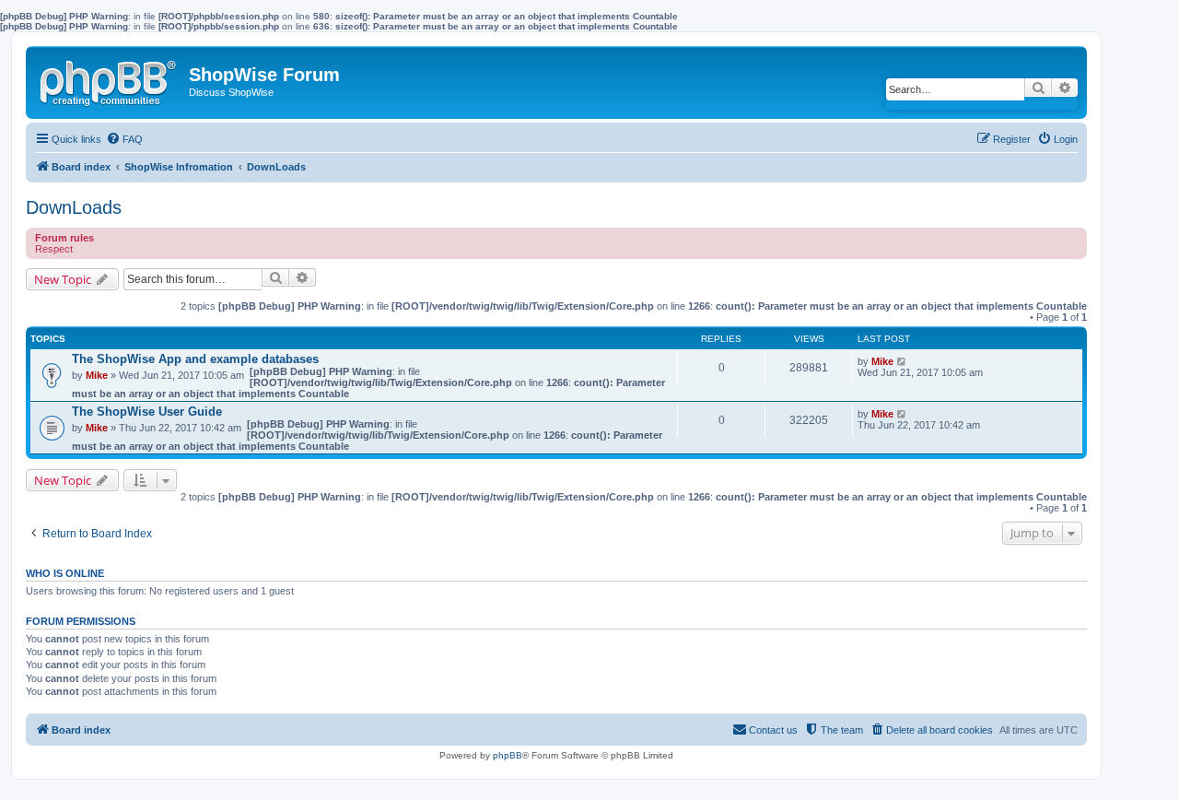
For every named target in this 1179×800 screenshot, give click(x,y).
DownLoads (74, 207)
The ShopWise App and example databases (195, 359)
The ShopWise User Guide (147, 411)
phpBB (507, 755)
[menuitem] (124, 139)
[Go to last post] (902, 361)
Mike (97, 375)
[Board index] (109, 79)
